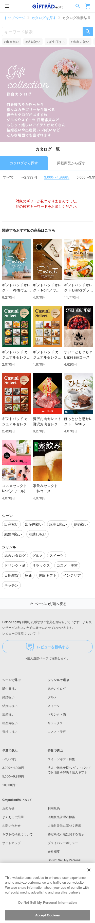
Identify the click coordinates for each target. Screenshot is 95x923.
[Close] (88, 870)
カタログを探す (43, 17)
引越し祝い (9, 731)
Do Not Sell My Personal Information (47, 902)
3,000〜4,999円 (56, 177)
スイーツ (54, 705)
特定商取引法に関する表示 (66, 834)
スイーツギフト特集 (61, 759)
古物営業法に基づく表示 (64, 825)
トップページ (14, 17)
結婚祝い (8, 697)
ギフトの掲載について (17, 834)
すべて (8, 177)
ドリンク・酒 (57, 714)
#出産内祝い (80, 41)
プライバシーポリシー (63, 842)
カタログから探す (24, 162)
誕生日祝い (9, 688)
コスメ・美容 (57, 731)
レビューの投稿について (19, 633)
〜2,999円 (29, 177)
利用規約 (54, 808)
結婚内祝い (9, 705)
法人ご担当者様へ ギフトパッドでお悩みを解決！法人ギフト (69, 769)
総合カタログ (57, 688)
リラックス (55, 723)
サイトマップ (11, 842)
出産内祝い (9, 723)
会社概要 (54, 851)
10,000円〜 (10, 785)
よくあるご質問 (13, 817)
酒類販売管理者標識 (61, 817)
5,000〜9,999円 (13, 776)
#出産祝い (11, 41)
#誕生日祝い (56, 41)
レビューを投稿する (53, 646)
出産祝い (8, 714)
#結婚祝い (33, 41)
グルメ (52, 697)
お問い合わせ (11, 825)
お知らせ (8, 808)
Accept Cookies (47, 915)
